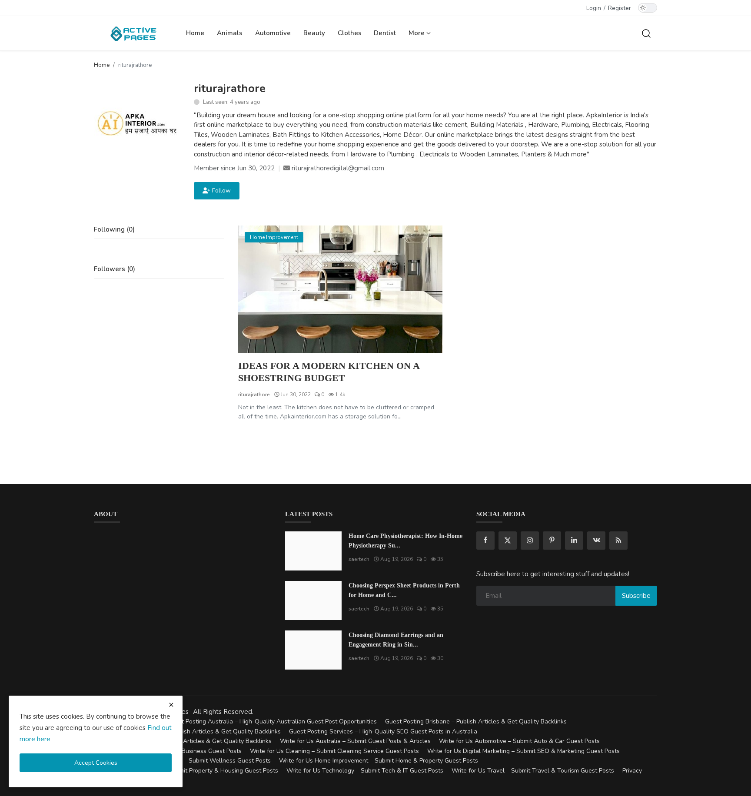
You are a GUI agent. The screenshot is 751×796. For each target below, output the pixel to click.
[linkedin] (574, 540)
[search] (646, 33)
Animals (230, 33)
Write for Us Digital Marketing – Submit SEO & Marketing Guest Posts (523, 751)
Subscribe (636, 595)
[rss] (618, 540)
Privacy (632, 770)
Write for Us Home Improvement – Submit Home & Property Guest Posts (378, 760)
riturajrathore (254, 394)
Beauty (314, 33)
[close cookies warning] (171, 705)
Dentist (385, 33)
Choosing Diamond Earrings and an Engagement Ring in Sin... (396, 640)
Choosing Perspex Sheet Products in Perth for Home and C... (404, 590)
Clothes (350, 33)
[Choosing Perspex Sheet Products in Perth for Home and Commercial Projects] (313, 600)
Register (619, 8)
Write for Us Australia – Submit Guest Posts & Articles (355, 741)
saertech (359, 559)
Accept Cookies (95, 763)
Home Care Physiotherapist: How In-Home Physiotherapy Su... (405, 541)
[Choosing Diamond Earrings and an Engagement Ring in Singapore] (313, 650)
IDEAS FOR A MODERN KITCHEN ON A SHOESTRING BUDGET (328, 371)
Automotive (273, 33)
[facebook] (485, 540)
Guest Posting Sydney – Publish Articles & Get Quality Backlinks (183, 741)
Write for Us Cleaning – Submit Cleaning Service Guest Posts (334, 751)
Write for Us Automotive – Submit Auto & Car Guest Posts (519, 741)
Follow (220, 190)
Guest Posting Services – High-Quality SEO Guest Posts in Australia (383, 731)
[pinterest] (552, 540)
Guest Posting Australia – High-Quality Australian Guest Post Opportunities (272, 721)
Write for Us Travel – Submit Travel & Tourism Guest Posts (533, 770)
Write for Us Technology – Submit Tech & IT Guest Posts (364, 770)
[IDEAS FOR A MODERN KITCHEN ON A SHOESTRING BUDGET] (340, 289)
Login (593, 8)
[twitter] (507, 540)
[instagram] (530, 540)
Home (195, 33)
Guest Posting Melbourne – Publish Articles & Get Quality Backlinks (187, 731)
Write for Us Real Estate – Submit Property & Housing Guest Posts (186, 770)
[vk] (596, 540)
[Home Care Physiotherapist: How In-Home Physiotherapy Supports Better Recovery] (313, 550)
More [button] (417, 33)
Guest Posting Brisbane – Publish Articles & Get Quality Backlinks (476, 721)
